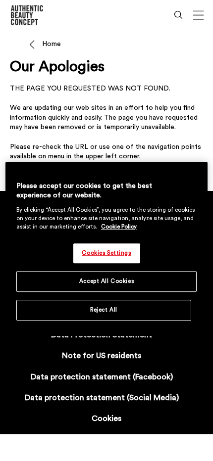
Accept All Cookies (106, 281)
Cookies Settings (106, 253)
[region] (106, 249)
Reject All (103, 310)
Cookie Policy (119, 227)
